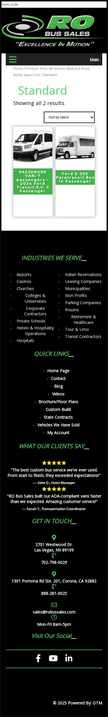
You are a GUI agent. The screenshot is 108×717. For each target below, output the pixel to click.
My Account (58, 432)
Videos (58, 394)
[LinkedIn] (69, 658)
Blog (58, 386)
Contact (58, 378)
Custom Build (58, 409)
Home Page (58, 370)
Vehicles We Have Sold (58, 425)
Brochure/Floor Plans (58, 401)
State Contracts (58, 417)
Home (18, 68)
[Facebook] (38, 658)
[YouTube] (53, 658)
